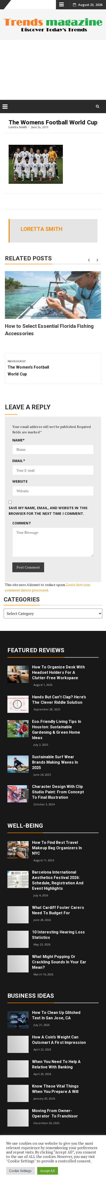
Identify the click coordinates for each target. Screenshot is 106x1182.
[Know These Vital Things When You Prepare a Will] (18, 1092)
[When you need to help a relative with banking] (18, 1068)
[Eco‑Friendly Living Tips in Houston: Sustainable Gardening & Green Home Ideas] (18, 728)
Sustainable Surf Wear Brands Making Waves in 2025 (55, 762)
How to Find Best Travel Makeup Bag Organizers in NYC (57, 848)
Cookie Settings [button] (20, 1171)
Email (18, 460)
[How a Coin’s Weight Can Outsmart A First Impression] (18, 1043)
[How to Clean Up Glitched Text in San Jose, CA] (18, 1019)
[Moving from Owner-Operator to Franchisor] (18, 1117)
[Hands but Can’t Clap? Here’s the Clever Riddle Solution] (18, 704)
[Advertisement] (53, 69)
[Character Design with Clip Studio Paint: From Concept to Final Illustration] (18, 793)
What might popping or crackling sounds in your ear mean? (59, 962)
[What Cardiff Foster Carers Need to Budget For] (18, 914)
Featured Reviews (36, 650)
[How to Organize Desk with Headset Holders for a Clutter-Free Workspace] (18, 674)
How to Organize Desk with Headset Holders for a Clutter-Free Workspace (58, 672)
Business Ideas (30, 995)
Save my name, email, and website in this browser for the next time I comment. (48, 510)
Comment (21, 523)
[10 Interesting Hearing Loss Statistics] (18, 939)
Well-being (25, 825)
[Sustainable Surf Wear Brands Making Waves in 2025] (18, 763)
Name (18, 440)
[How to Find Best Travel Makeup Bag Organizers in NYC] (18, 849)
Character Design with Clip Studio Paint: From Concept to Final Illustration (58, 792)
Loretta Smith (18, 127)
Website (20, 481)
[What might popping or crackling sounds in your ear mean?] (18, 963)
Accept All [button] (47, 1171)
